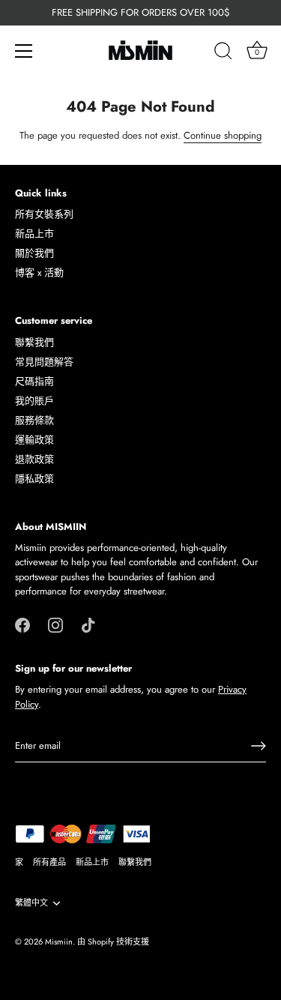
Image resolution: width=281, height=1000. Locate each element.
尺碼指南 (34, 381)
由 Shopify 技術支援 (113, 942)
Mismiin (59, 942)
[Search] (223, 53)
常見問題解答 (44, 362)
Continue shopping (223, 135)
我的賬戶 (34, 401)
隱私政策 (34, 479)
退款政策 (34, 459)
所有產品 (49, 862)
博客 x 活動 (39, 272)
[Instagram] (55, 624)
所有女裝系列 (44, 214)
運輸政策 (34, 440)
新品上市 (34, 233)
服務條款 (34, 420)
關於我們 (34, 253)
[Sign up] (258, 745)
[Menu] (23, 50)
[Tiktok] (88, 624)
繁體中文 (31, 903)
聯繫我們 (34, 342)
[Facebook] (22, 624)
